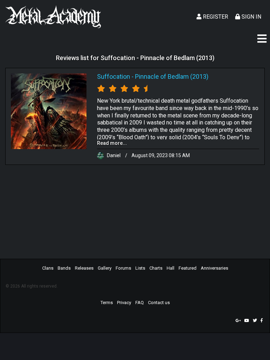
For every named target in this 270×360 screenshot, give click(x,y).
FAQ (139, 302)
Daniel (114, 155)
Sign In (250, 16)
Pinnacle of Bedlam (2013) (171, 76)
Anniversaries (214, 268)
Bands (64, 268)
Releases (84, 268)
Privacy (124, 302)
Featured (188, 268)
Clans (47, 268)
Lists (140, 268)
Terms (107, 302)
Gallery (104, 268)
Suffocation (113, 76)
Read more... (112, 143)
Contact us (159, 302)
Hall (170, 268)
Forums (123, 268)
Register (214, 16)
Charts (155, 268)
